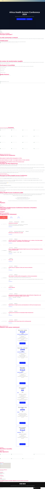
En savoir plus (10, 226)
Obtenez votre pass (22, 343)
